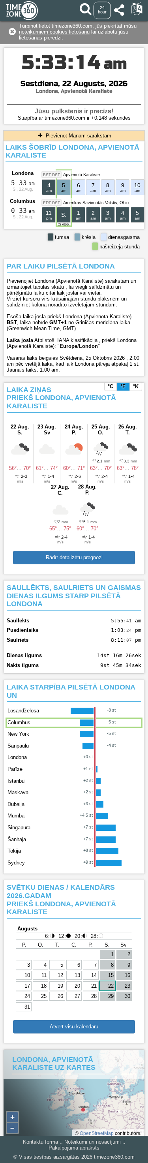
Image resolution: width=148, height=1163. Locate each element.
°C (110, 386)
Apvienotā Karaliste (81, 174)
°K (136, 386)
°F (123, 386)
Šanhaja (16, 839)
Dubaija (15, 804)
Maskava (17, 792)
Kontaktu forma (40, 1142)
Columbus (22, 201)
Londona (23, 173)
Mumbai (16, 816)
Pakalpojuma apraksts (74, 1148)
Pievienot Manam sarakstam (77, 136)
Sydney (16, 863)
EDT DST (51, 203)
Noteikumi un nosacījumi (92, 1142)
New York (18, 734)
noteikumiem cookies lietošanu (54, 32)
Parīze (14, 769)
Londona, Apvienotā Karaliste (74, 91)
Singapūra (18, 827)
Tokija (14, 851)
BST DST (51, 175)
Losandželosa (23, 711)
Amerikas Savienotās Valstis (90, 202)
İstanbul (16, 781)
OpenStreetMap (97, 1133)
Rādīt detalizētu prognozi (74, 557)
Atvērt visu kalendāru (74, 1027)
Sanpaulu (18, 746)
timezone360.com (114, 1157)
